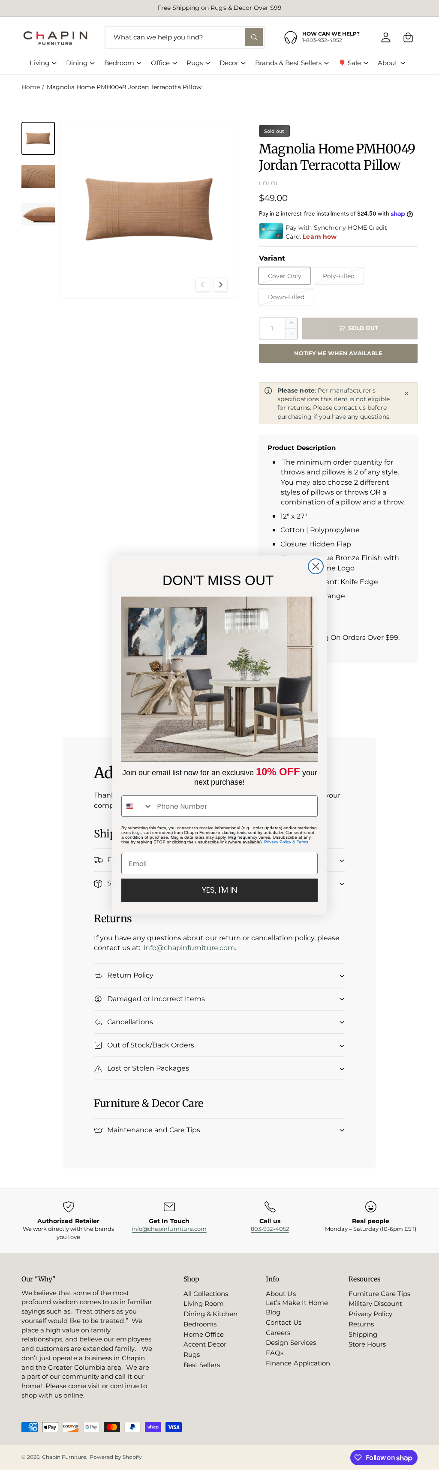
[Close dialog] (315, 566)
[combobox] (137, 806)
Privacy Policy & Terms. (287, 842)
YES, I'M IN (219, 890)
